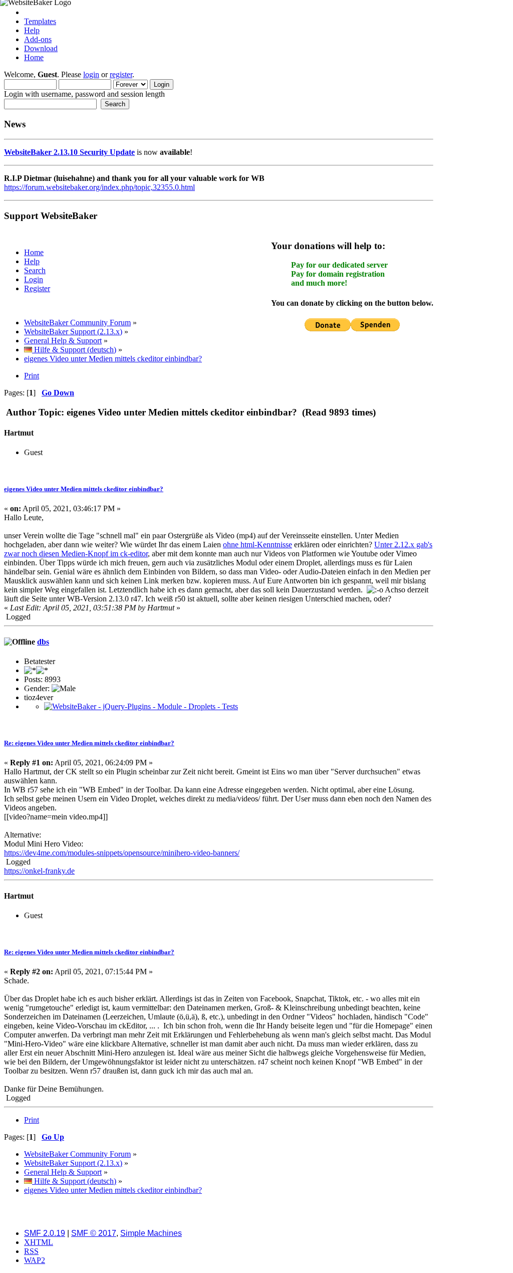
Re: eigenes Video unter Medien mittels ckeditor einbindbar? (89, 743)
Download (41, 48)
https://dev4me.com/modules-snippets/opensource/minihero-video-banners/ (121, 852)
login (91, 74)
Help (32, 30)
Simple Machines (151, 1233)
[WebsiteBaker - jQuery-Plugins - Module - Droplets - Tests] (141, 706)
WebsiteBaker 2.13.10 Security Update (69, 152)
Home (34, 57)
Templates (40, 21)
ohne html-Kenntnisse (257, 544)
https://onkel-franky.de (39, 871)
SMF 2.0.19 (44, 1233)
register (121, 74)
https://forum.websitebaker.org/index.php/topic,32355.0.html (99, 187)
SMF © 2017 (93, 1233)
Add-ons (38, 39)
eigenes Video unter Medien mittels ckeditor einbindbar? (83, 489)
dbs (43, 642)
